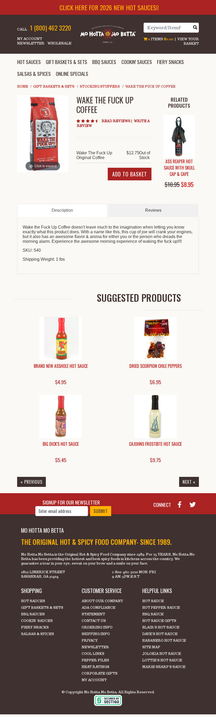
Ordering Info (97, 627)
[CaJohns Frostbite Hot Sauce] (155, 416)
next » (189, 482)
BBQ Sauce (153, 614)
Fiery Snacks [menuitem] (170, 62)
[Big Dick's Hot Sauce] (60, 416)
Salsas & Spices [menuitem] (34, 73)
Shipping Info (96, 634)
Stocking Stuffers (100, 86)
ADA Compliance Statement (98, 610)
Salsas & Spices (37, 634)
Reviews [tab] (153, 210)
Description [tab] (62, 210)
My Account (29, 39)
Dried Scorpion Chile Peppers (155, 366)
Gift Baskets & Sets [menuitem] (66, 62)
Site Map (151, 647)
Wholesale (59, 43)
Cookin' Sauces (37, 621)
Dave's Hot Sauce (160, 634)
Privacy (90, 640)
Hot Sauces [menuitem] (29, 62)
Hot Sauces (33, 601)
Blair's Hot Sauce (160, 627)
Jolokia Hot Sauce (161, 653)
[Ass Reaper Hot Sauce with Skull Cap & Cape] (179, 136)
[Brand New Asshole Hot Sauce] (60, 338)
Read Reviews (117, 121)
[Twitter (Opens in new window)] (194, 504)
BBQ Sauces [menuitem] (104, 62)
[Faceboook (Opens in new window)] (181, 504)
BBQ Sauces (33, 614)
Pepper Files (95, 660)
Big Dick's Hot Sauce (61, 444)
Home (22, 86)
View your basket (188, 41)
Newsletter (31, 43)
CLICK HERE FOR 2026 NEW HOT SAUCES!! (109, 7)
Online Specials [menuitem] (72, 73)
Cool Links (93, 653)
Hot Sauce (153, 601)
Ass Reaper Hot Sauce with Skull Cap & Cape (179, 167)
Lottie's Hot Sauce (162, 660)
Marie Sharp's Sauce (163, 667)
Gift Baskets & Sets (54, 86)
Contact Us (94, 621)
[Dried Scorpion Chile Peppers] (155, 338)
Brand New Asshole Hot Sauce (61, 366)
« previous (31, 482)
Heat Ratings (95, 667)
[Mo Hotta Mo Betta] (108, 34)
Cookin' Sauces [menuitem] (136, 62)
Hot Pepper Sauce (161, 607)
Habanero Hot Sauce (164, 640)
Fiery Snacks (35, 627)
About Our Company (102, 601)
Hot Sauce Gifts (159, 621)
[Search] (195, 27)
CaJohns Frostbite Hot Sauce (155, 444)
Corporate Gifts (99, 673)
